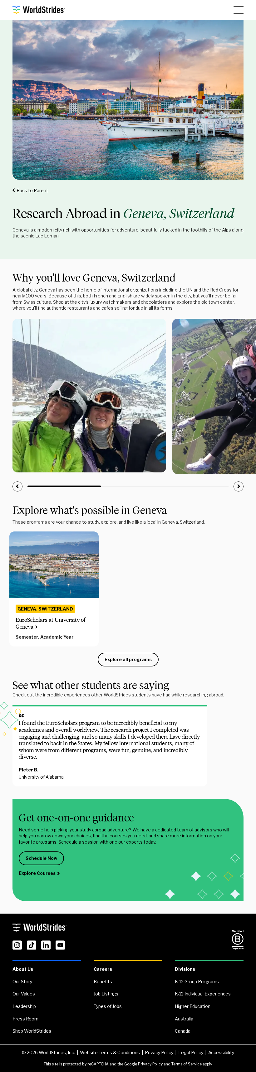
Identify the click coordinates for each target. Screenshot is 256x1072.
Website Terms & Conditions (110, 1052)
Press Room (25, 1018)
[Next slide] (239, 486)
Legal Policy (190, 1052)
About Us (22, 969)
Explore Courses (37, 873)
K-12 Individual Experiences (203, 993)
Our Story (22, 981)
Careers (103, 969)
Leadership (24, 1006)
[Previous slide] (17, 486)
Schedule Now (41, 858)
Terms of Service (186, 1064)
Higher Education (192, 1006)
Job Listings (106, 993)
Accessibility (221, 1052)
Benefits (103, 981)
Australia (184, 1018)
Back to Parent (32, 190)
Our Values (23, 993)
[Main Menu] (239, 10)
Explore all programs (128, 659)
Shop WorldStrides (31, 1031)
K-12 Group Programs (197, 981)
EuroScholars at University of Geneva (51, 623)
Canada (182, 1031)
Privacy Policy (159, 1052)
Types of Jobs (108, 1006)
